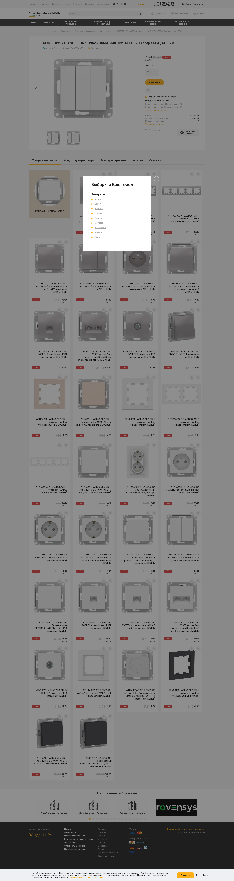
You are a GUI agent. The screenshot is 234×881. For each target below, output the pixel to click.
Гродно (98, 218)
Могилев (99, 222)
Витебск (99, 208)
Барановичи (100, 227)
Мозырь (98, 232)
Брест (98, 203)
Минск (98, 199)
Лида (97, 237)
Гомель (98, 213)
